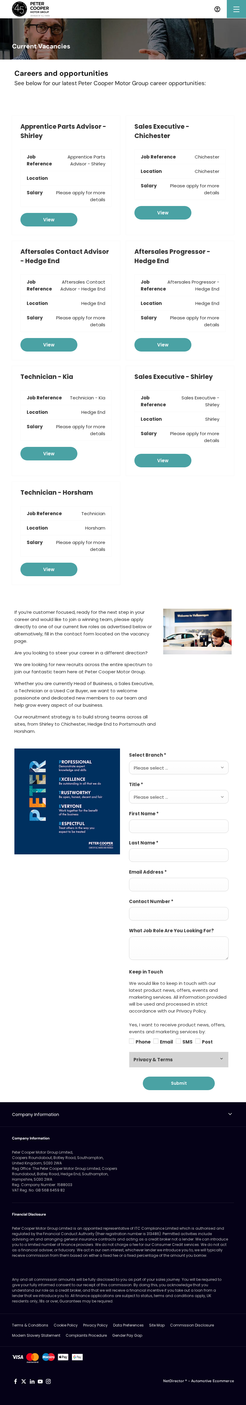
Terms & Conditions (30, 1325)
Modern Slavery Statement (36, 1335)
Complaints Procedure (86, 1335)
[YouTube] (40, 1381)
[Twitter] (23, 1381)
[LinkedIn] (32, 1381)
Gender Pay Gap (127, 1335)
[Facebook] (15, 1381)
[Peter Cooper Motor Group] (31, 9)
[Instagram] (48, 1381)
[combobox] (179, 767)
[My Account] (217, 9)
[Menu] (236, 9)
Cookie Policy (66, 1325)
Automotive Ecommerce (212, 1381)
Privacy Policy (95, 1325)
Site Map (157, 1325)
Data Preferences (128, 1325)
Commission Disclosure (192, 1325)
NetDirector (174, 1381)
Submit (179, 1083)
